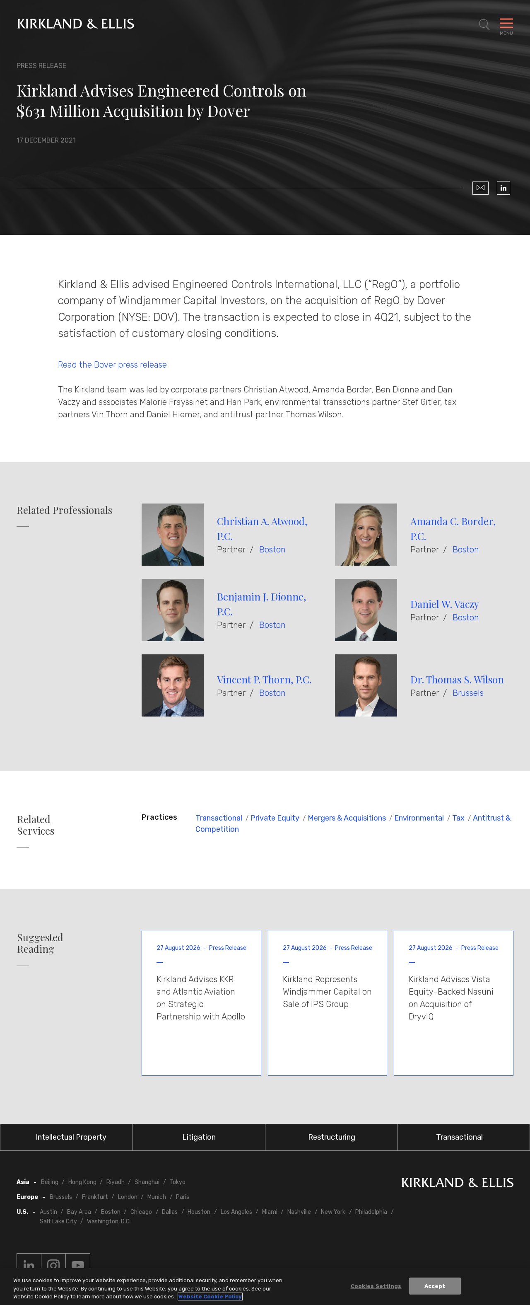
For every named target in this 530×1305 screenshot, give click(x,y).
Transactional (218, 818)
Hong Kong (82, 1182)
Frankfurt (95, 1197)
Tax (458, 818)
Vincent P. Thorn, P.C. (264, 679)
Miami (269, 1211)
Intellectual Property (71, 1137)
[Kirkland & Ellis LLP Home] (457, 1184)
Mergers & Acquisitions (347, 818)
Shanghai (147, 1182)
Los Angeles (236, 1211)
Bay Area (79, 1211)
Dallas (170, 1211)
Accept (435, 1286)
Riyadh (115, 1182)
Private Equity (275, 818)
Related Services (35, 825)
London (127, 1197)
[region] (265, 1286)
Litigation (199, 1137)
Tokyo (177, 1182)
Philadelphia (371, 1211)
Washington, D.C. (109, 1221)
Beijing (49, 1182)
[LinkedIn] (503, 188)
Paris (182, 1197)
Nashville (299, 1211)
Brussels (468, 693)
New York (333, 1211)
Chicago (141, 1211)
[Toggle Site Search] (484, 25)
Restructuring (331, 1137)
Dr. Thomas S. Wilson (457, 679)
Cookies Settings (376, 1286)
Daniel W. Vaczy (444, 603)
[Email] (480, 188)
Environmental (419, 818)
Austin (48, 1211)
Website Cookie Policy (210, 1296)
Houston (199, 1211)
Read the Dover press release (113, 365)
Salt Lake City (58, 1221)
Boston (272, 549)
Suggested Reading (40, 943)
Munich (156, 1197)
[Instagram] (53, 1265)
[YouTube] (77, 1265)
